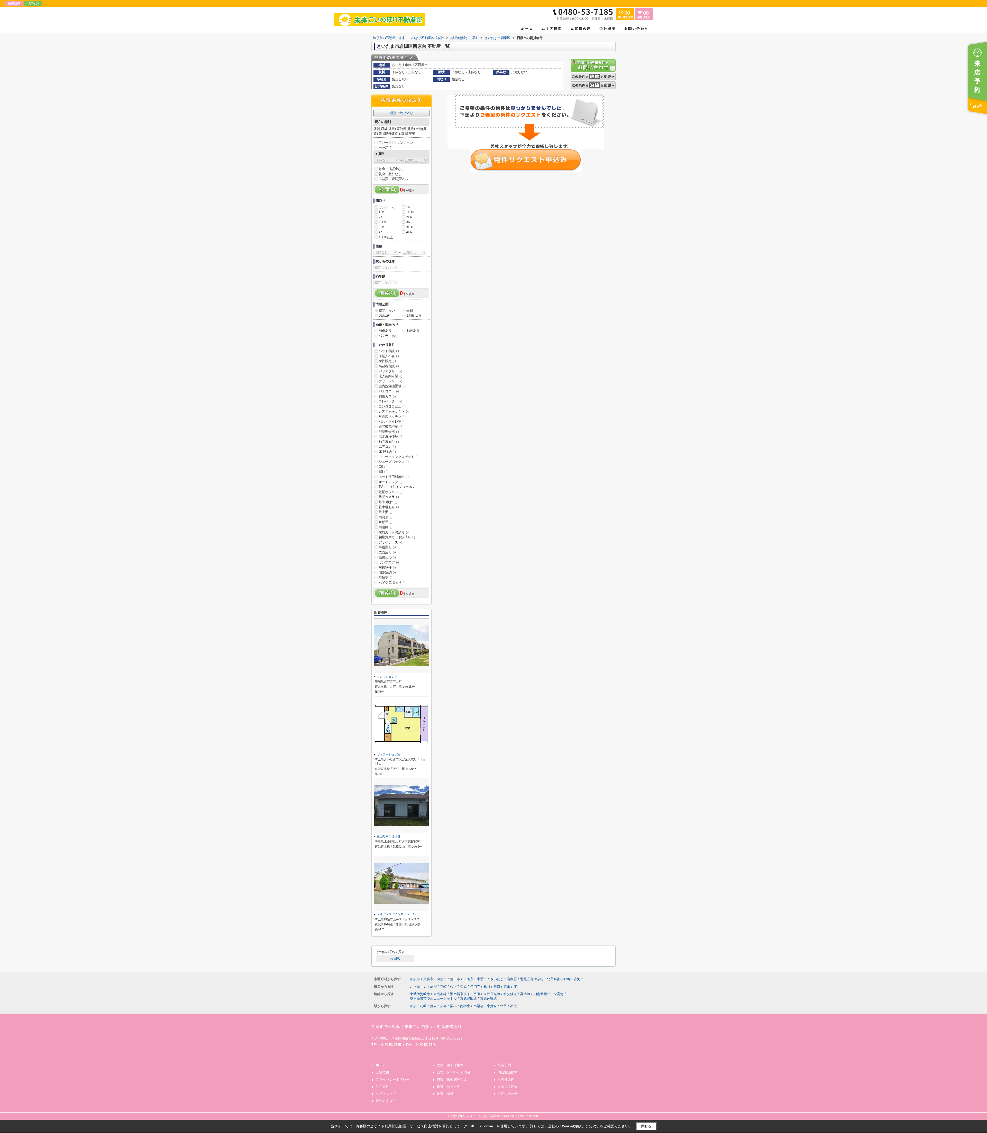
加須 (413, 1006)
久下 (454, 986)
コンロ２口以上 (392, 406)
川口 (497, 986)
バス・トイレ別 (392, 421)
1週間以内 (413, 315)
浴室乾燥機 (389, 431)
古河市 (579, 979)
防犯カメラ (389, 497)
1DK (382, 212)
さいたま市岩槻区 (503, 979)
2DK (409, 217)
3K (408, 222)
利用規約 (382, 1087)
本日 (409, 311)
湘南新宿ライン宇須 (465, 994)
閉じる (646, 1126)
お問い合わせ (508, 1094)
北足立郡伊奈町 (532, 979)
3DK (382, 227)
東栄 (507, 986)
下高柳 (432, 986)
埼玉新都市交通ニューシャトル (434, 998)
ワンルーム (387, 207)
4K (380, 232)
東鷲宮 (492, 1006)
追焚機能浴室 (390, 426)
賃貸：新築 (445, 1094)
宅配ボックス (390, 492)
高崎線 (525, 994)
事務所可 (387, 547)
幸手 (503, 1006)
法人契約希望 (390, 376)
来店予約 (504, 1065)
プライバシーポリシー (392, 1079)
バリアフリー (390, 371)
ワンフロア (389, 562)
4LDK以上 (386, 237)
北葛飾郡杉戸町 (558, 979)
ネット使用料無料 (394, 477)
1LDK (410, 212)
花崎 (444, 986)
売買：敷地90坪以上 (452, 1079)
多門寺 (475, 986)
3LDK (410, 227)
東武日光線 (492, 994)
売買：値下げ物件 (450, 1065)
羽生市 (442, 979)
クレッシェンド (387, 676)
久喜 (443, 1006)
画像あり (385, 331)
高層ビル (387, 557)
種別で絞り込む (401, 113)
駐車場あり (389, 507)
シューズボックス (394, 462)
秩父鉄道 (511, 994)
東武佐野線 (488, 998)
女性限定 (387, 361)
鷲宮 (433, 1006)
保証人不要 (389, 356)
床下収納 (387, 452)
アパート (385, 143)
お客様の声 (506, 1079)
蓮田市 (455, 979)
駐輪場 (385, 577)
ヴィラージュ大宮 (388, 754)
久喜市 (428, 979)
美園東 (395, 958)
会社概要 (382, 1072)
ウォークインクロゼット (398, 457)
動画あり (413, 331)
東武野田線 (469, 998)
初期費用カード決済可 (397, 537)
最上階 (385, 512)
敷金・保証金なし (392, 169)
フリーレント (390, 381)
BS (383, 472)
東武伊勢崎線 (420, 994)
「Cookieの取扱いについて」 (579, 1126)
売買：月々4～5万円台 (453, 1072)
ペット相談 (389, 351)
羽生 (513, 1006)
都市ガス (387, 396)
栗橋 (453, 1006)
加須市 (415, 979)
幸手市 (482, 979)
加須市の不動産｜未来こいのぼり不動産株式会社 (416, 1026)
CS (383, 467)
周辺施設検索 (508, 1072)
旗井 (517, 986)
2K (380, 217)
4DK (409, 232)
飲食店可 (387, 552)
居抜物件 (387, 567)
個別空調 (387, 572)
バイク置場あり (392, 582)
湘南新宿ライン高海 (549, 994)
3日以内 (384, 315)
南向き (385, 517)
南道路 (385, 527)
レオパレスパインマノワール (396, 914)
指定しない (387, 311)
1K (408, 207)
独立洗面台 (389, 441)
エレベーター (390, 401)
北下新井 (417, 986)
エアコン (387, 446)
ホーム (381, 1065)
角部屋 (385, 522)
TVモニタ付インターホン (399, 487)
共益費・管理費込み (393, 179)
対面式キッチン (392, 416)
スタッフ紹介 (508, 1087)
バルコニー (389, 391)
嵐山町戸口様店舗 (388, 836)
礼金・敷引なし (390, 174)
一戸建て (385, 147)
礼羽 (487, 986)
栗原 (464, 986)
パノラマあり (388, 336)
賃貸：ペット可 (448, 1087)
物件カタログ (386, 1101)
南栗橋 (478, 1006)
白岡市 (468, 979)
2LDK (382, 222)
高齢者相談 (389, 366)
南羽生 (465, 1006)
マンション (405, 143)
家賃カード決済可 (394, 532)
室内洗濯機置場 (392, 386)
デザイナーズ (390, 542)
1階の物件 (388, 502)
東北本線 (440, 994)
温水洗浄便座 (390, 436)
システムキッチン (394, 411)
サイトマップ (386, 1094)
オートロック (390, 482)
